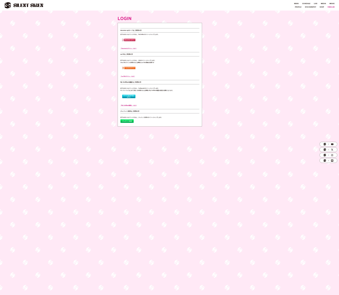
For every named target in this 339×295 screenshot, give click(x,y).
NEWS (296, 3)
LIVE (315, 3)
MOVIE (332, 3)
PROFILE (298, 6)
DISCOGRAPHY (310, 6)
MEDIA (323, 3)
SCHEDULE (306, 3)
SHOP (322, 6)
